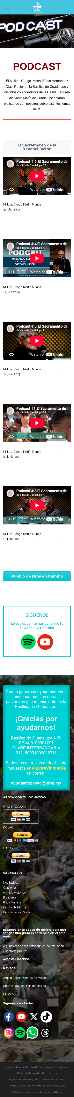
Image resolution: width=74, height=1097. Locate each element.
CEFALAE (9, 994)
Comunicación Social (17, 912)
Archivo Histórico (14, 892)
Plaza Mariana (12, 902)
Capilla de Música (15, 907)
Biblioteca (9, 897)
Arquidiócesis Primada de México (25, 977)
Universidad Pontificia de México (24, 986)
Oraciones (10, 887)
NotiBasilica (10, 882)
